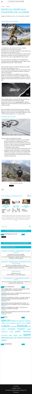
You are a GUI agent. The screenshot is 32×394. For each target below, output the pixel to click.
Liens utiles (16, 386)
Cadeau (7, 6)
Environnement (23, 216)
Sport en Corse (24, 215)
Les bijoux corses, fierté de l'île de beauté (16, 210)
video (4, 340)
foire (29, 326)
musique (21, 329)
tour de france (16, 338)
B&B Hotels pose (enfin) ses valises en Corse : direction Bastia (15, 312)
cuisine (28, 323)
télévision (5, 338)
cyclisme (13, 326)
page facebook (19, 102)
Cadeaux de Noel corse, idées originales (6, 211)
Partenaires (22, 219)
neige (29, 329)
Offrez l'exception (25, 210)
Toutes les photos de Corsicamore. (16, 243)
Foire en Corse (18, 215)
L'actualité (3, 215)
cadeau (3, 323)
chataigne (13, 323)
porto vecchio (23, 331)
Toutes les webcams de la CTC (16, 231)
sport (27, 335)
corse (23, 323)
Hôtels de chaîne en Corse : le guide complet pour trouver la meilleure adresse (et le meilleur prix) (15, 299)
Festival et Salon (12, 215)
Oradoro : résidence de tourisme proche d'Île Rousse (16, 262)
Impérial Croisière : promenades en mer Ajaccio (16, 251)
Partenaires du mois (8, 247)
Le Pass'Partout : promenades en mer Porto (16, 279)
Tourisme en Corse (8, 216)
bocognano (20, 321)
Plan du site (16, 392)
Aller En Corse (12, 219)
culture (5, 326)
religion (15, 335)
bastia (13, 321)
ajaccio (5, 320)
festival (22, 326)
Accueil (2, 6)
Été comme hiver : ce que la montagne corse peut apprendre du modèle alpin (15, 289)
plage (11, 331)
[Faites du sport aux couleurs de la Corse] (16, 23)
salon (20, 335)
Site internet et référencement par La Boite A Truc (16, 390)
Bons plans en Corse (5, 219)
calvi (7, 323)
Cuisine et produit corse (16, 216)
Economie (17, 219)
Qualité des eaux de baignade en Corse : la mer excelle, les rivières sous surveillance (15, 303)
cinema (18, 323)
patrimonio (4, 331)
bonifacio (28, 321)
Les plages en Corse (16, 388)
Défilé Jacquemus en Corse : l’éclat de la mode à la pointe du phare (14, 308)
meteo (3, 329)
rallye (10, 335)
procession (4, 335)
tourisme (27, 338)
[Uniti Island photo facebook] (16, 160)
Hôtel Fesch (16, 271)
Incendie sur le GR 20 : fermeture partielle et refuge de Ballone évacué (15, 294)
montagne (11, 329)
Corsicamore (16, 1)
